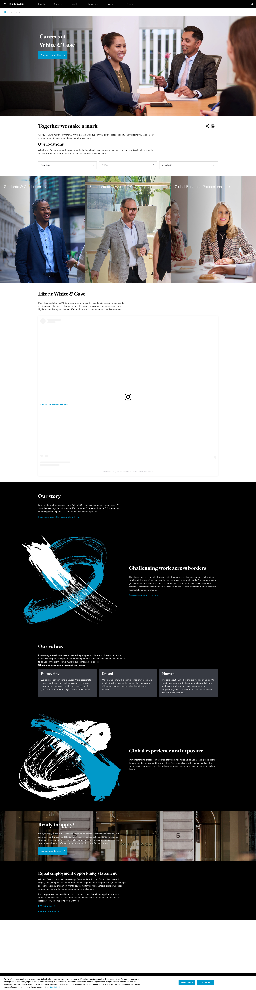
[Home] (13, 4)
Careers (130, 4)
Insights (75, 4)
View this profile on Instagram (53, 404)
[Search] (252, 4)
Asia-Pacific (167, 165)
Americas (45, 165)
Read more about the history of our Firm (58, 517)
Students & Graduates (22, 186)
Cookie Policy (55, 987)
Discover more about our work (144, 595)
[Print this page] (213, 125)
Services (58, 4)
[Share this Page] (207, 125)
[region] (128, 982)
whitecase (122, 471)
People (41, 4)
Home (7, 12)
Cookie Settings (187, 982)
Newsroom (93, 4)
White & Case (109, 471)
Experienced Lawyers (107, 186)
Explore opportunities (51, 55)
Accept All (205, 982)
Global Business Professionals (200, 186)
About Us (112, 4)
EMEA (105, 165)
